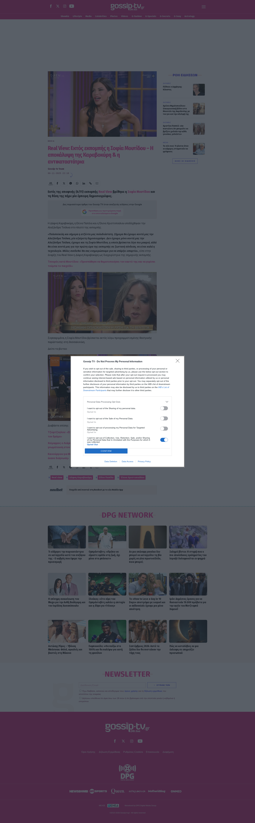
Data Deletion (110, 461)
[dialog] (127, 411)
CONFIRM (106, 451)
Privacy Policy (144, 461)
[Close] (178, 362)
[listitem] (127, 401)
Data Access (127, 461)
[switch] (164, 408)
